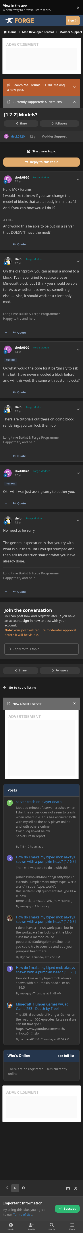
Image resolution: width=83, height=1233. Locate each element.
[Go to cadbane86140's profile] (10, 1005)
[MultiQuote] (6, 244)
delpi (18, 259)
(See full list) (66, 1056)
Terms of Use (22, 1214)
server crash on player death (39, 801)
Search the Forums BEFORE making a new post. (36, 87)
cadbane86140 (29, 1039)
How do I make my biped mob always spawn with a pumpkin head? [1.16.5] (46, 859)
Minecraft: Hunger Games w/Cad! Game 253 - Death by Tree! (42, 1006)
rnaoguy (25, 906)
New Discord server (27, 704)
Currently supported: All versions (37, 102)
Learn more (8, 8)
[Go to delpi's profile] (8, 261)
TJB (22, 846)
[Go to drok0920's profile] (6, 136)
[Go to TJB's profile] (10, 803)
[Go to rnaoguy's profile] (10, 858)
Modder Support (54, 136)
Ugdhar (25, 957)
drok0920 (18, 136)
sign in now (31, 620)
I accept (70, 1208)
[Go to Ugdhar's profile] (10, 918)
